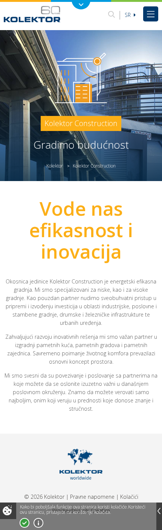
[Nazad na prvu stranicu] (32, 14)
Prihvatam (24, 523)
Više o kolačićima (38, 523)
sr (128, 14)
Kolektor (54, 166)
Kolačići (129, 496)
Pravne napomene (92, 496)
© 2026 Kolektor (44, 496)
